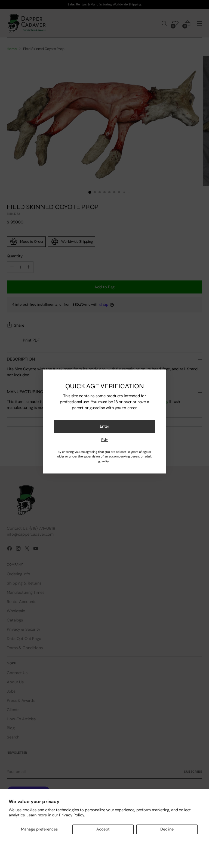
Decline (167, 829)
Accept (103, 829)
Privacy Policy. (72, 815)
